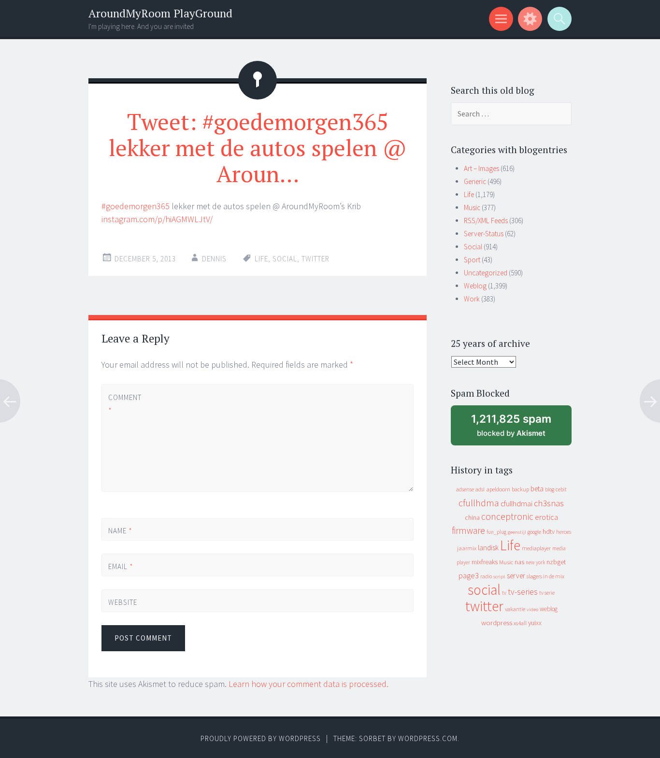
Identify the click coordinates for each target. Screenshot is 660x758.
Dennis (214, 258)
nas (519, 562)
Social (473, 246)
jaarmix (466, 548)
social (285, 258)
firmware (468, 530)
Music (472, 207)
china (472, 518)
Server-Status (483, 233)
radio (486, 576)
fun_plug (496, 532)
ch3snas (549, 503)
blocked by (520, 428)
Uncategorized (485, 272)
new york (535, 562)
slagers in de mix (545, 576)
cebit (561, 489)
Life (261, 258)
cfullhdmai (516, 503)
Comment (124, 404)
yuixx (535, 622)
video (532, 609)
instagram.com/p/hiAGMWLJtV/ (157, 219)
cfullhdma (479, 503)
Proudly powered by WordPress (261, 738)
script (499, 576)
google (534, 532)
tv (504, 592)
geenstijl (517, 532)
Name (120, 530)
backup (520, 489)
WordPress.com (428, 738)
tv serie (547, 592)
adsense (465, 489)
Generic (475, 181)
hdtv (549, 531)
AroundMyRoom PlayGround (160, 13)
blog (549, 489)
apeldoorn (498, 489)
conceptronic (507, 516)
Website (122, 602)
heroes (563, 531)
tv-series (523, 591)
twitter (315, 258)
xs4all (520, 623)
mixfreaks (485, 562)
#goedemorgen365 (135, 206)
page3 (469, 575)
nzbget (556, 562)
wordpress (496, 622)
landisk (488, 547)
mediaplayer (536, 548)
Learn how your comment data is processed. (308, 683)
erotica (546, 517)
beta (537, 488)
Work (472, 298)
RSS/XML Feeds (486, 220)
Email (120, 566)
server (516, 575)
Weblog (475, 285)
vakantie (515, 609)
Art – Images (481, 168)
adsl (480, 489)
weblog (549, 609)
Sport (472, 259)
